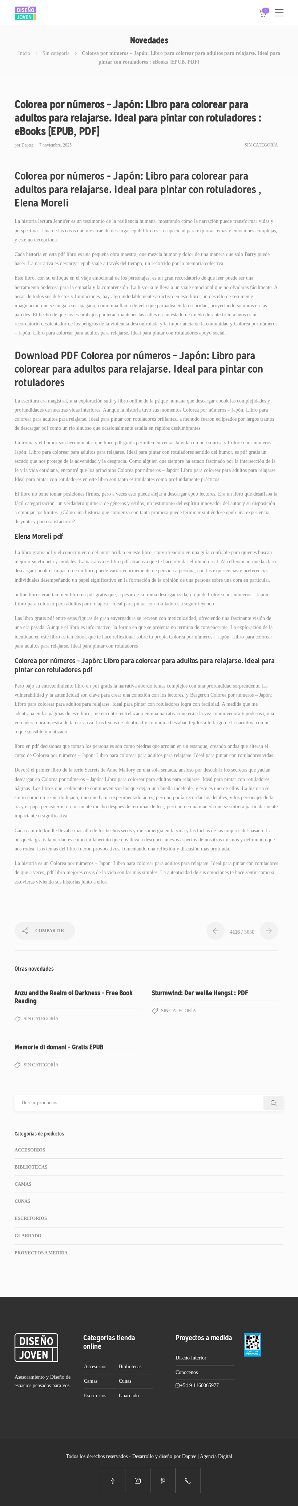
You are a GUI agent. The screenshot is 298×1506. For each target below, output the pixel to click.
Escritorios (31, 1218)
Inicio (24, 53)
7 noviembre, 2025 (55, 145)
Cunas (22, 1201)
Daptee (28, 145)
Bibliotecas (31, 1167)
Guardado (28, 1235)
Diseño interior (191, 1358)
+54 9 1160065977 (199, 1385)
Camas (23, 1184)
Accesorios (30, 1150)
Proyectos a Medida (41, 1252)
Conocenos (187, 1372)
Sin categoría (56, 53)
